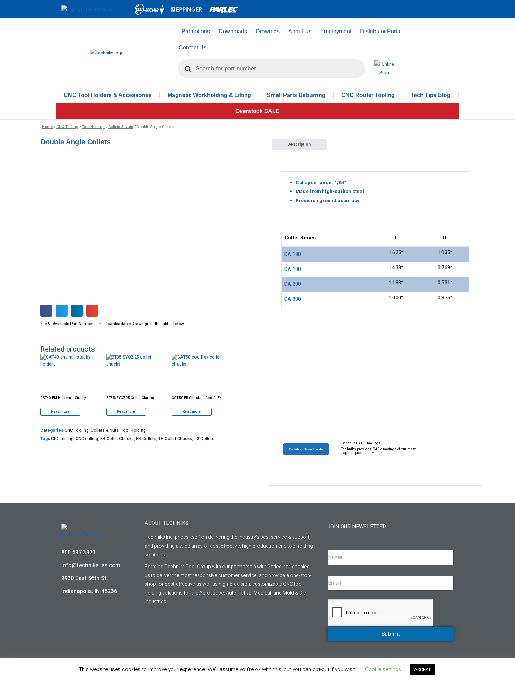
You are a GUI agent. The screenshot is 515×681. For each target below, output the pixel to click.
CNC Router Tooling (368, 95)
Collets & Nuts (120, 127)
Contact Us (192, 47)
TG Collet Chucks (175, 439)
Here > (377, 453)
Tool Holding (93, 127)
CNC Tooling (67, 127)
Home (47, 127)
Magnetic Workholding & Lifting (209, 95)
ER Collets (146, 439)
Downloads (233, 31)
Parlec (274, 566)
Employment (335, 31)
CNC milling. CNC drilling (74, 439)
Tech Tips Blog (431, 95)
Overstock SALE (257, 111)
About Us (299, 31)
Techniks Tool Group (187, 566)
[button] (46, 311)
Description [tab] (299, 144)
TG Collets (204, 439)
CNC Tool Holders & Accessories (108, 95)
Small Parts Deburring (296, 95)
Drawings (268, 31)
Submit (390, 634)
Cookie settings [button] (383, 669)
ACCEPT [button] (422, 669)
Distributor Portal (381, 31)
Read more (60, 411)
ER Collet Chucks (117, 439)
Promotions (195, 31)
